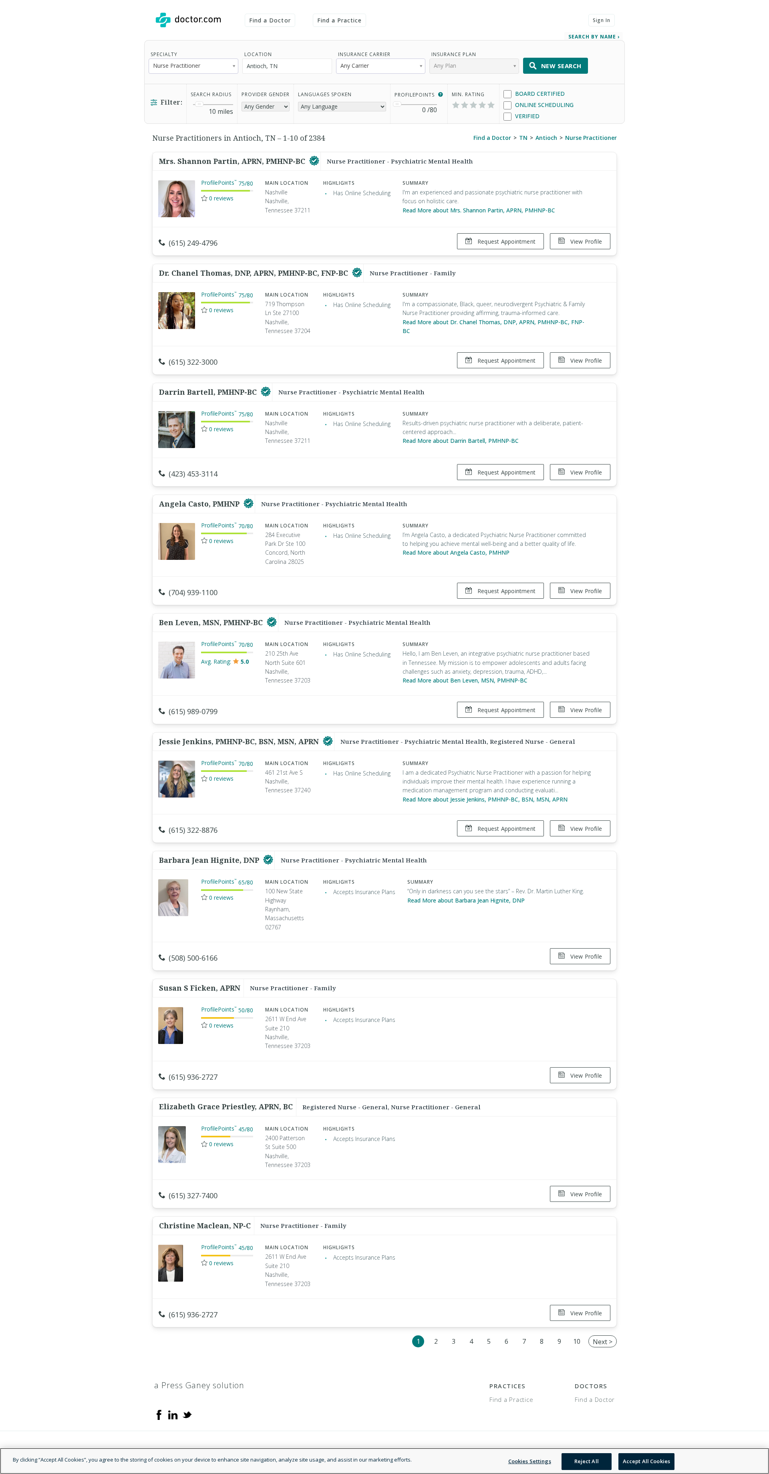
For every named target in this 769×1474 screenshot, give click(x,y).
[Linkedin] (173, 1414)
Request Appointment (505, 241)
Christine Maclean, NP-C (205, 1225)
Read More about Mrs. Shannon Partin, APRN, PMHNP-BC (479, 210)
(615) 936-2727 (193, 1077)
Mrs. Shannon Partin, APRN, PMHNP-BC (233, 161)
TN (523, 137)
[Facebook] (159, 1414)
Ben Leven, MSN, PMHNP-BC (212, 622)
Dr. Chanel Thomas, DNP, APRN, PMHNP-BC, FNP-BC (254, 273)
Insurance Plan (453, 54)
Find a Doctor (270, 20)
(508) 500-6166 (193, 958)
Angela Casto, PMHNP (200, 504)
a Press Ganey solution (199, 1385)
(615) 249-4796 (193, 243)
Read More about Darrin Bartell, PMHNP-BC (461, 440)
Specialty (164, 54)
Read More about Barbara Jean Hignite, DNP (466, 900)
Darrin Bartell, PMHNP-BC (209, 392)
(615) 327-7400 (193, 1195)
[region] (384, 1461)
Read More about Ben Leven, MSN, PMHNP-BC (465, 680)
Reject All (586, 1461)
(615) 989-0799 (193, 711)
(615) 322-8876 (193, 830)
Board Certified (539, 93)
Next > (602, 1341)
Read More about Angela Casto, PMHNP (456, 552)
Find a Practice (339, 20)
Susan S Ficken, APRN (199, 988)
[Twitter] (187, 1414)
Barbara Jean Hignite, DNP (210, 860)
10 (576, 1341)
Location (258, 54)
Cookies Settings (529, 1461)
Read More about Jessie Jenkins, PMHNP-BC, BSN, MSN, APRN (485, 799)
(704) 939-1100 (193, 592)
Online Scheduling (543, 105)
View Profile (585, 241)
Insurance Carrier (364, 54)
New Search (561, 66)
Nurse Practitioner (591, 137)
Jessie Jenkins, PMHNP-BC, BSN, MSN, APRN (240, 741)
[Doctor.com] (188, 20)
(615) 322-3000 (193, 362)
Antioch (546, 137)
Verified (526, 116)
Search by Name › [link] (594, 36)
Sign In (601, 20)
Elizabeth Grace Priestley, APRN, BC (226, 1106)
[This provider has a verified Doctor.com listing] (314, 161)
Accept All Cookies (646, 1461)
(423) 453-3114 (193, 474)
